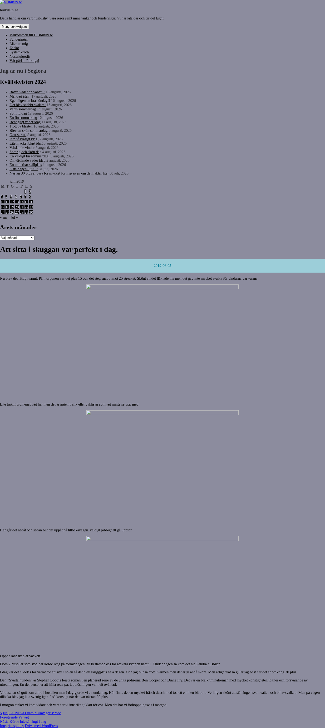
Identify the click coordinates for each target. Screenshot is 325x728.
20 (17, 207)
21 (22, 207)
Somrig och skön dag (25, 152)
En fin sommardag (23, 118)
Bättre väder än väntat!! (27, 92)
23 (31, 207)
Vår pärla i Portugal (24, 61)
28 (22, 212)
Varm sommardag (23, 109)
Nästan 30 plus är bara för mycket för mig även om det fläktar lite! (59, 173)
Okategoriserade (48, 713)
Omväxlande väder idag (27, 160)
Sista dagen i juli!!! (24, 169)
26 (12, 212)
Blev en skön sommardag (29, 130)
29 (26, 212)
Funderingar (19, 39)
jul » (14, 217)
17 (3, 207)
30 (31, 212)
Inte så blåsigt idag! (24, 139)
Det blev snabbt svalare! (28, 105)
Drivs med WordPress (41, 726)
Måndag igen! (20, 96)
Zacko (14, 48)
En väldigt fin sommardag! (29, 156)
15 (26, 202)
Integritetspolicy (12, 726)
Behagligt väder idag (25, 122)
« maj (4, 217)
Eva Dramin (27, 713)
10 (3, 202)
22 (26, 207)
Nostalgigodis (20, 56)
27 (17, 212)
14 (22, 202)
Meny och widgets (14, 26)
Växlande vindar (22, 148)
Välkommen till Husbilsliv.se (31, 35)
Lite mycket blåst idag (26, 143)
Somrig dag (18, 113)
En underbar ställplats (26, 165)
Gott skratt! (18, 135)
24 (3, 212)
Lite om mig (19, 44)
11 (7, 202)
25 (7, 212)
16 (31, 202)
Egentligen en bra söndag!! (30, 101)
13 (17, 202)
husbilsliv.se (9, 10)
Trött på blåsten (21, 126)
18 (7, 207)
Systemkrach (19, 52)
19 (12, 207)
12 (12, 202)
